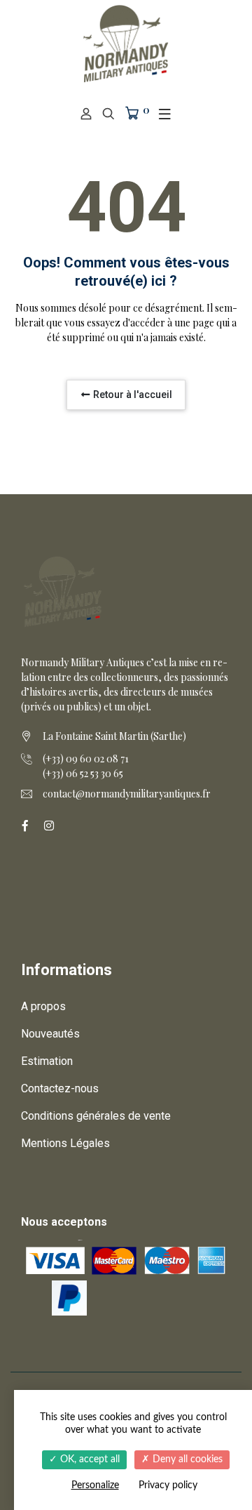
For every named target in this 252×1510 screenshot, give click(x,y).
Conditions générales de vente (96, 1115)
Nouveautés (50, 1033)
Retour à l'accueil (131, 394)
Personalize (95, 1485)
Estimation (47, 1061)
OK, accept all (88, 1459)
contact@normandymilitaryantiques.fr (127, 793)
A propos (43, 1006)
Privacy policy (168, 1485)
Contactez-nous (60, 1088)
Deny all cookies (186, 1459)
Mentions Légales (65, 1143)
